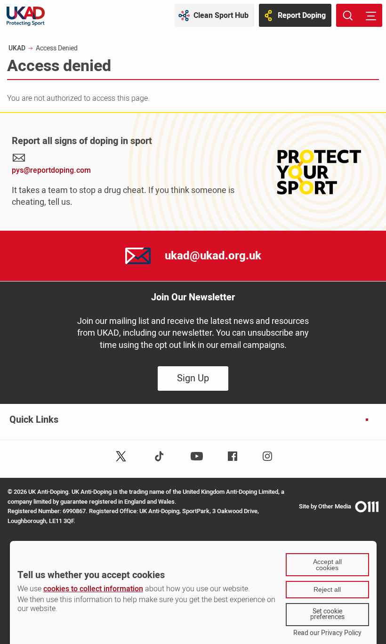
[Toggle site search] (347, 15)
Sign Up (193, 378)
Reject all (327, 589)
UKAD (16, 48)
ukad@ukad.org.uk (213, 256)
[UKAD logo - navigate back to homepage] (26, 16)
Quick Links (33, 420)
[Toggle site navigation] (370, 15)
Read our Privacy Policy (327, 633)
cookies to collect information (93, 589)
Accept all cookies (327, 565)
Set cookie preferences (327, 614)
